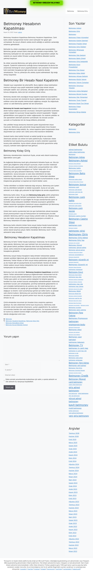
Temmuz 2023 (74, 505)
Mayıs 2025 (73, 443)
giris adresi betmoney (74, 389)
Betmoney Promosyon (78, 318)
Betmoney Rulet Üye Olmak (79, 103)
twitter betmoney (74, 410)
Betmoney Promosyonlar (74, 327)
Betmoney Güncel (75, 245)
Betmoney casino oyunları (77, 216)
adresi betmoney (75, 150)
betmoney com (75, 225)
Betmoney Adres (77, 157)
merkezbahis (67, 569)
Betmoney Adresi (75, 28)
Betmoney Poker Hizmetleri (79, 37)
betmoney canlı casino (75, 205)
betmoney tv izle (73, 353)
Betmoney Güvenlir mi (78, 265)
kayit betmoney (78, 405)
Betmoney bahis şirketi (75, 179)
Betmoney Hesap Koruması (75, 267)
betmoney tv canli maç (78, 348)
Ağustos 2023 (74, 502)
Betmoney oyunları (75, 307)
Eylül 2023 (72, 498)
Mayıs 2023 (73, 511)
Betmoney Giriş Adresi (78, 238)
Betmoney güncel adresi (77, 250)
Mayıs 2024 (73, 474)
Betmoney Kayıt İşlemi (75, 275)
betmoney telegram (76, 342)
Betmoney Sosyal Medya (74, 334)
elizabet (43, 569)
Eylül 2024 (72, 461)
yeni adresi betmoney (76, 413)
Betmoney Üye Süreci (76, 70)
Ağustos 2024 (74, 464)
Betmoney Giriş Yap (76, 240)
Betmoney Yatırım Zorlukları (79, 83)
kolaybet (37, 569)
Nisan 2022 (73, 551)
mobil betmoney (75, 408)
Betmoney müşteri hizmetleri (75, 296)
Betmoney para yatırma (77, 310)
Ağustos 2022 (74, 539)
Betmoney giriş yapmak (74, 243)
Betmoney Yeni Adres (79, 363)
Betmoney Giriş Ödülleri (77, 47)
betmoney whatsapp (75, 360)
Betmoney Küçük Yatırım (77, 79)
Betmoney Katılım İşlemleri (78, 41)
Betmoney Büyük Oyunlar (78, 94)
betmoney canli (74, 187)
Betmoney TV (76, 345)
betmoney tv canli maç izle (78, 351)
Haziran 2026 (74, 436)
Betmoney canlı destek (76, 209)
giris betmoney (73, 393)
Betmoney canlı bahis (77, 199)
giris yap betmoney (74, 395)
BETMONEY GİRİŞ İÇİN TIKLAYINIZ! (46, 3)
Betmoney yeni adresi (77, 366)
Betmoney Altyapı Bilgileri (75, 163)
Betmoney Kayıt (76, 272)
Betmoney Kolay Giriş (32, 321)
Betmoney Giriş (83, 11)
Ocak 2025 (73, 449)
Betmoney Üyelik (78, 375)
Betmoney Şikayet (77, 379)
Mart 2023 (72, 517)
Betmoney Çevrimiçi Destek (77, 370)
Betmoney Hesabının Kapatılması (16, 321)
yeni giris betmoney (79, 415)
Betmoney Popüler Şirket (78, 44)
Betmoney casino (73, 213)
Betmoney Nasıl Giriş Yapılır (75, 300)
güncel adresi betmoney (75, 400)
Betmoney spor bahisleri (75, 338)
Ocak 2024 (73, 486)
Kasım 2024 (73, 455)
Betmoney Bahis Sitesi (77, 175)
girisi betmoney (83, 393)
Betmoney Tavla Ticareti (77, 100)
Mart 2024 (72, 480)
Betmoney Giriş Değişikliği (78, 61)
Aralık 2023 (73, 489)
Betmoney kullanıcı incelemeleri (76, 279)
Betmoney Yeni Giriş (75, 368)
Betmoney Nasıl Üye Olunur (75, 303)
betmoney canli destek (75, 189)
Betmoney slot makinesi (74, 332)
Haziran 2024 (74, 471)
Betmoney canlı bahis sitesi (75, 203)
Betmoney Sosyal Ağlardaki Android (17, 325)
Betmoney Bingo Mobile (77, 112)
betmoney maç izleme (76, 286)
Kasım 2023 (73, 492)
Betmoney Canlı (73, 194)
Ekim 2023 (72, 495)
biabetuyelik (76, 569)
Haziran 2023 (74, 508)
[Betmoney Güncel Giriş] (15, 11)
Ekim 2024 (72, 458)
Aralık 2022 (73, 526)
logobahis (23, 569)
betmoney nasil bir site (75, 298)
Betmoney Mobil (75, 291)
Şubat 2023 (73, 520)
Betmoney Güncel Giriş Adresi (75, 252)
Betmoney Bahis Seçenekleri (75, 170)
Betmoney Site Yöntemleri (78, 97)
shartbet (30, 569)
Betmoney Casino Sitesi (78, 220)
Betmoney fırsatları (73, 228)
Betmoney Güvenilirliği (74, 257)
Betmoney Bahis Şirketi (77, 58)
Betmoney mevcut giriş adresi (75, 289)
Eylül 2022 (72, 536)
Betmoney (70, 11)
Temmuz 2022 (74, 542)
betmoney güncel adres (77, 247)
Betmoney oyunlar (85, 305)
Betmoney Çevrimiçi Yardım (75, 372)
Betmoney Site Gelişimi (77, 55)
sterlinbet (59, 569)
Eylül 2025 (72, 439)
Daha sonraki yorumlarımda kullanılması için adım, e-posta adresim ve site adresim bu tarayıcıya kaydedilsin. (31, 380)
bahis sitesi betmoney (77, 152)
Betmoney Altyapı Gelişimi (78, 76)
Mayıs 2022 (73, 548)
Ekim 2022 (72, 533)
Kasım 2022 (73, 530)
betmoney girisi (77, 230)
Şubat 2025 (73, 446)
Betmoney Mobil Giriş (75, 293)
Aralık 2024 (73, 452)
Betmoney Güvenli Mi (73, 262)
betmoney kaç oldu (75, 277)
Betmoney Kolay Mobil (77, 73)
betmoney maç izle (76, 284)
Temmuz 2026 (74, 433)
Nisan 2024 (73, 477)
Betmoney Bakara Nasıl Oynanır (76, 181)
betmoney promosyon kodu (77, 323)
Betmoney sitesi (75, 330)
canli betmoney (75, 382)
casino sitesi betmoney (75, 384)
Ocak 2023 (73, 523)
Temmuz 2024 (74, 467)
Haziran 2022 (74, 545)
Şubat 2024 (73, 483)
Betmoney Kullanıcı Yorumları (75, 281)
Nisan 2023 (73, 514)
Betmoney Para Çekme (76, 314)
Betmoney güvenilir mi (79, 259)
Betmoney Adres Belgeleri (78, 91)
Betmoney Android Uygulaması (76, 166)
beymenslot (51, 569)
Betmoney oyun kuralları (74, 305)
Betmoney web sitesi (76, 358)
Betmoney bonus (77, 184)
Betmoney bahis (75, 168)
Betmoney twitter (74, 355)
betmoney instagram (75, 269)
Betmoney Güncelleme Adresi (15, 323)
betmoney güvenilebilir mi (76, 254)
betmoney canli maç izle (75, 192)
